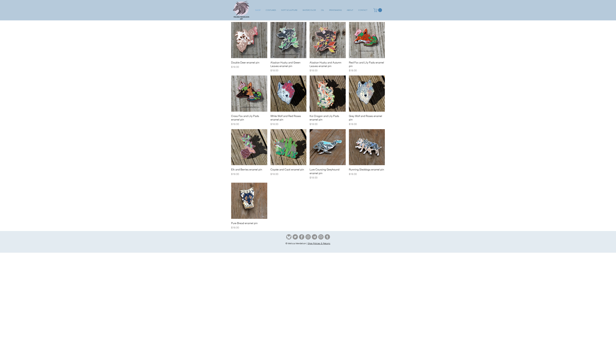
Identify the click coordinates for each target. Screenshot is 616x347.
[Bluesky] (288, 237)
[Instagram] (308, 237)
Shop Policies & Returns (319, 243)
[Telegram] (314, 237)
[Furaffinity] (321, 237)
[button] (271, 10)
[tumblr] (327, 237)
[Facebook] (301, 237)
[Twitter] (295, 237)
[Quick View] (249, 40)
